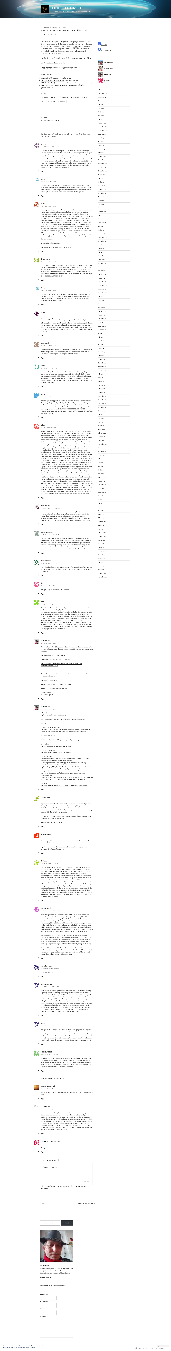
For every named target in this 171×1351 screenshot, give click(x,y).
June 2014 (101, 341)
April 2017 (101, 248)
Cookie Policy (32, 1347)
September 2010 (102, 496)
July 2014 (100, 337)
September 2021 (102, 193)
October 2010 (102, 492)
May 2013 (100, 378)
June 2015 (101, 300)
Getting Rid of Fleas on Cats (50, 78)
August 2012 (101, 411)
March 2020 (101, 208)
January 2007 (102, 573)
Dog (45, 120)
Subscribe (67, 1223)
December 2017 (102, 237)
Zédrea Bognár (46, 1106)
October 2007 (102, 551)
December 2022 (102, 160)
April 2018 (101, 230)
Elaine (43, 366)
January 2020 (102, 212)
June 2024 (101, 108)
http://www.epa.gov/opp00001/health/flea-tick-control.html (68, 779)
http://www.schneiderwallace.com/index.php (53, 715)
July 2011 (100, 459)
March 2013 (101, 385)
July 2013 (100, 374)
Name (44, 1294)
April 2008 (101, 547)
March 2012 (101, 429)
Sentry (62, 42)
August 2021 (101, 197)
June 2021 (101, 200)
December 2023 (102, 127)
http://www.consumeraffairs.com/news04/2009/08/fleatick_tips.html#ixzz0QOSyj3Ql (65, 785)
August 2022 (101, 175)
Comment (86, 1181)
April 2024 (101, 112)
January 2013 (101, 392)
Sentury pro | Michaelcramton (55, 1078)
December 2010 (102, 485)
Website (42, 1309)
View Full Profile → (45, 1277)
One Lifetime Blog (71, 7)
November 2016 (102, 256)
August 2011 (101, 455)
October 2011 (101, 448)
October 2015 (102, 289)
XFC (68, 42)
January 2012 (101, 437)
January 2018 (101, 234)
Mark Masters (45, 505)
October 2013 (102, 370)
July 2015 (100, 297)
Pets (45, 118)
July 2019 (100, 215)
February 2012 (102, 433)
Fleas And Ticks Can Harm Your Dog (52, 80)
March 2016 (101, 271)
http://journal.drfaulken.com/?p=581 (53, 63)
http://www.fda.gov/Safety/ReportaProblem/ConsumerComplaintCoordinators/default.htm (66, 767)
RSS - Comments (106, 50)
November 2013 (102, 367)
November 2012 (102, 400)
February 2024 (102, 119)
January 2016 (101, 278)
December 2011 (102, 440)
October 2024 (102, 97)
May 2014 (100, 344)
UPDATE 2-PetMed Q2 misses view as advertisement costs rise (62, 83)
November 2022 (102, 164)
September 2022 (102, 171)
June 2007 (101, 566)
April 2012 (101, 426)
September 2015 (102, 293)
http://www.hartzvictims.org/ (49, 680)
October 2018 (102, 223)
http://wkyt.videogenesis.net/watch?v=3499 (53, 655)
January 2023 (102, 156)
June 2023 (101, 138)
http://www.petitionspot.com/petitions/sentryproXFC (56, 247)
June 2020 (101, 204)
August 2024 (101, 101)
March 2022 (101, 186)
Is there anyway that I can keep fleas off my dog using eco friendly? (63, 85)
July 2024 (100, 105)
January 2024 (102, 123)
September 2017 (102, 241)
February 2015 (102, 311)
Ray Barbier (62, 27)
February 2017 (102, 252)
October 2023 (102, 134)
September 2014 (102, 330)
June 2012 (101, 418)
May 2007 (101, 570)
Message (43, 1316)
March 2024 (101, 116)
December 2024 (102, 93)
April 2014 (101, 348)
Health (50, 120)
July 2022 (100, 178)
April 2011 (101, 470)
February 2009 (102, 533)
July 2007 (100, 562)
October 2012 (102, 404)
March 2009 (101, 529)
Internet (75, 46)
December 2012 (102, 396)
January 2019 (101, 219)
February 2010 (102, 518)
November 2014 (102, 322)
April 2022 (101, 182)
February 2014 (102, 356)
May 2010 (101, 511)
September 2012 (102, 407)
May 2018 (100, 226)
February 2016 (102, 274)
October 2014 (102, 326)
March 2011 (101, 474)
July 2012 (100, 415)
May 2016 (100, 267)
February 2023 (102, 153)
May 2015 (100, 304)
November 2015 (102, 285)
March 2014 (101, 352)
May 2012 (100, 422)
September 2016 (102, 263)
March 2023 (101, 149)
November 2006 (102, 577)
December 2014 (102, 319)
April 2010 (101, 514)
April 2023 (101, 145)
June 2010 (101, 507)
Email (44, 1301)
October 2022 (102, 167)
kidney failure (74, 51)
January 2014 (101, 359)
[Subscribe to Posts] (99, 45)
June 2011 (101, 463)
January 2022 (102, 189)
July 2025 (100, 90)
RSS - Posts (104, 45)
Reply (42, 171)
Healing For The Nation (48, 1086)
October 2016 (102, 260)
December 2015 (102, 282)
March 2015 (101, 308)
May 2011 (100, 466)
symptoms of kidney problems (51, 1141)
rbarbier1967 (45, 640)
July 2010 (100, 503)
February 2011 (102, 477)
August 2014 (101, 333)
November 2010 (102, 488)
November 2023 (102, 130)
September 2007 (102, 555)
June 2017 (101, 245)
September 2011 (102, 452)
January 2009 (102, 536)
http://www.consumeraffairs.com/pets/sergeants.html (56, 752)
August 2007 (101, 559)
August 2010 (101, 499)
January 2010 (102, 522)
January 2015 (101, 315)
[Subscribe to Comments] (99, 50)
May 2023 (101, 141)
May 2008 (101, 544)
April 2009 (101, 525)
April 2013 (101, 381)
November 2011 (102, 444)
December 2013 (102, 363)
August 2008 (101, 540)
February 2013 (102, 389)
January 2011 (101, 481)
